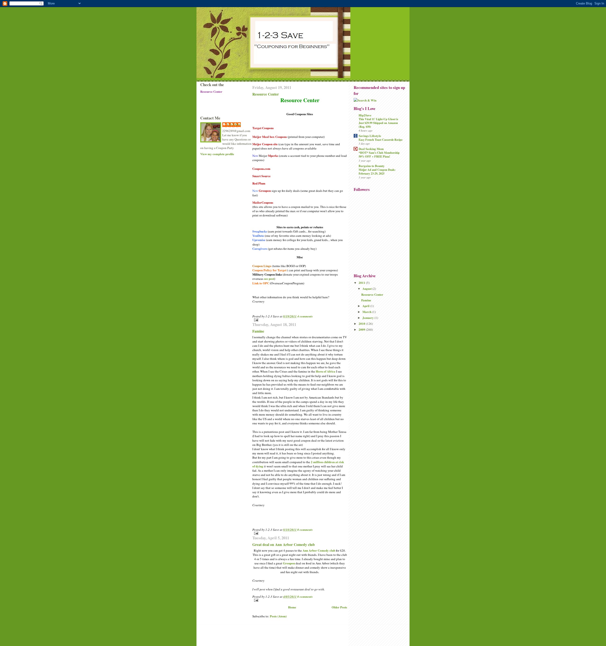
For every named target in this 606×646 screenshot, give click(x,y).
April (366, 305)
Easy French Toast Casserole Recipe (380, 139)
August (367, 288)
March (367, 311)
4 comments (305, 316)
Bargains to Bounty (372, 165)
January (368, 317)
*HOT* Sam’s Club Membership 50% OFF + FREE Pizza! (379, 154)
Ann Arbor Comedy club (319, 550)
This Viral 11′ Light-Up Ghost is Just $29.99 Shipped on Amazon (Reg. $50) (378, 123)
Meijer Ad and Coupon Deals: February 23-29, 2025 (377, 171)
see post (269, 278)
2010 (362, 323)
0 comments (305, 529)
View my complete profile (217, 154)
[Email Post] (299, 319)
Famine (258, 331)
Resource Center (265, 94)
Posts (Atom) (278, 616)
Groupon (289, 563)
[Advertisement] (221, 175)
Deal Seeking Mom (371, 148)
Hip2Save (365, 115)
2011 (362, 282)
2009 (362, 329)
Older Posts (339, 607)
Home (292, 607)
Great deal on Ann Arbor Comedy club (283, 544)
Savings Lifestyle (370, 135)
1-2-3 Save (234, 124)
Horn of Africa (325, 371)
